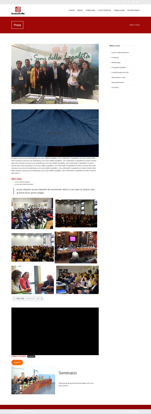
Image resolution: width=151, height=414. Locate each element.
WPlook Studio (134, 411)
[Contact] (124, 3)
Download (31, 356)
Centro (72, 10)
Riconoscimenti (133, 10)
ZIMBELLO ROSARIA (18, 356)
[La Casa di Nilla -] (30, 10)
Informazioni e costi (118, 77)
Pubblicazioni (119, 10)
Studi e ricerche (104, 10)
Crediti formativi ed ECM (120, 72)
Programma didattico (119, 67)
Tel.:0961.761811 (115, 2)
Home (132, 25)
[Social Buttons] (128, 3)
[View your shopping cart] (137, 3)
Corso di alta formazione (120, 52)
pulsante (17, 362)
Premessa (115, 57)
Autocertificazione (118, 82)
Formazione (90, 10)
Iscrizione (115, 87)
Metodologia (116, 62)
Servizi (80, 10)
